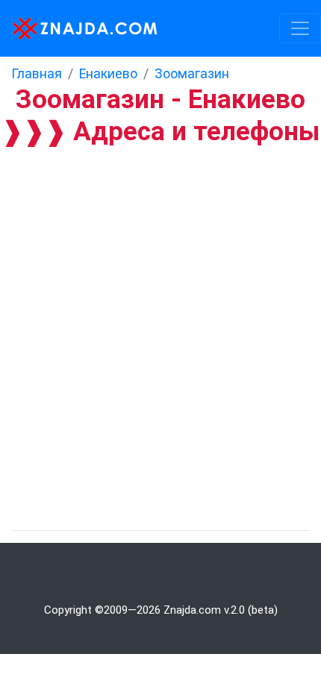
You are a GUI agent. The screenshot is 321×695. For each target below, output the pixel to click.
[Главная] (80, 28)
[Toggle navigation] (300, 28)
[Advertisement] (160, 313)
